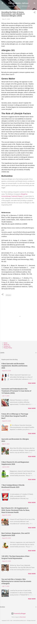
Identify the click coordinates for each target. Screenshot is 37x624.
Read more (32, 383)
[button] (34, 12)
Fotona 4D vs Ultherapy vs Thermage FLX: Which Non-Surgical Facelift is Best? (14, 416)
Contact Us (7, 346)
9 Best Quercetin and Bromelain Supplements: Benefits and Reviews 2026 (14, 366)
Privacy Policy (8, 348)
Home (5, 343)
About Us (6, 344)
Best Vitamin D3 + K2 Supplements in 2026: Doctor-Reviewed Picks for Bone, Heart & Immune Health (15, 510)
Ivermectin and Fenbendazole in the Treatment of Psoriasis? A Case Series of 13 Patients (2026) (16, 391)
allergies (8, 295)
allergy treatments (12, 32)
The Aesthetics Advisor (18, 3)
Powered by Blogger (19, 613)
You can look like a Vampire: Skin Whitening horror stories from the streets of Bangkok (16, 581)
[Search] (34, 3)
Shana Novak (23, 617)
